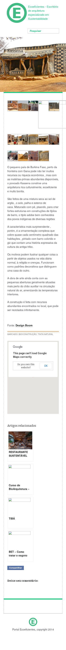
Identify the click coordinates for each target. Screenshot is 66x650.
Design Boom (24, 325)
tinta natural (45, 334)
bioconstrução (28, 334)
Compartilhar (15, 567)
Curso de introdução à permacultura (10, 607)
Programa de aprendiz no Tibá (55, 607)
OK (45, 365)
